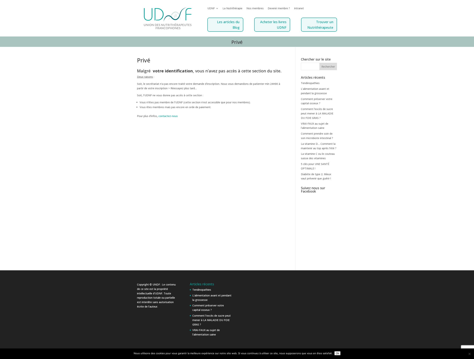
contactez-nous (168, 116)
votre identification (173, 71)
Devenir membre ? (279, 8)
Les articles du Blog (228, 25)
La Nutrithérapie (232, 8)
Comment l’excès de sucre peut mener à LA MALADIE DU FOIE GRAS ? (317, 113)
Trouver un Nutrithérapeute (320, 25)
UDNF (211, 8)
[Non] (469, 354)
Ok (337, 353)
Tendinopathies (310, 83)
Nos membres (255, 8)
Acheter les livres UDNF (273, 25)
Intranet (299, 8)
